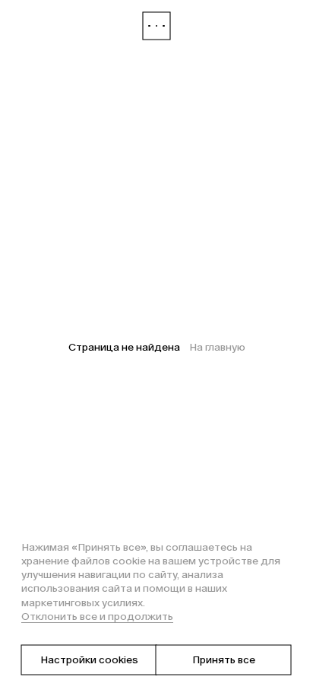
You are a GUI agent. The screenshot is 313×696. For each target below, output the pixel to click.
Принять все (223, 659)
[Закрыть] (156, 26)
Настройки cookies (89, 659)
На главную (217, 347)
